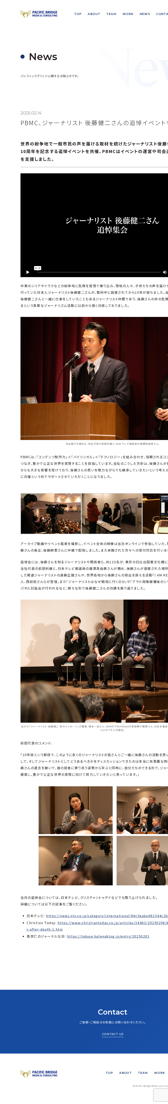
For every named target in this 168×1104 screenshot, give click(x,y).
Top (78, 14)
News (145, 14)
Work (128, 14)
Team (111, 14)
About (94, 14)
